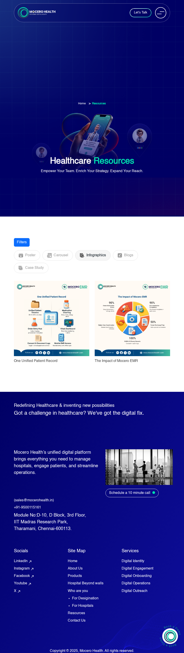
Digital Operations (136, 583)
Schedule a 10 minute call (130, 493)
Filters (22, 242)
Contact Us (76, 620)
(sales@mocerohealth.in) (34, 500)
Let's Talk (140, 12)
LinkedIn (23, 561)
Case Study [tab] (34, 268)
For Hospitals (82, 606)
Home (82, 103)
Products (75, 576)
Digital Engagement (137, 568)
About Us (75, 568)
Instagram (24, 569)
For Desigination (85, 598)
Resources (76, 613)
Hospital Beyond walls (85, 583)
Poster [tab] (29, 255)
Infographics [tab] (95, 255)
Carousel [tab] (60, 255)
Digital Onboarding (137, 576)
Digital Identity (133, 561)
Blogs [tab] (128, 255)
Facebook (24, 576)
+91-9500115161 (27, 507)
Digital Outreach (134, 591)
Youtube (23, 584)
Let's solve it (92, 420)
